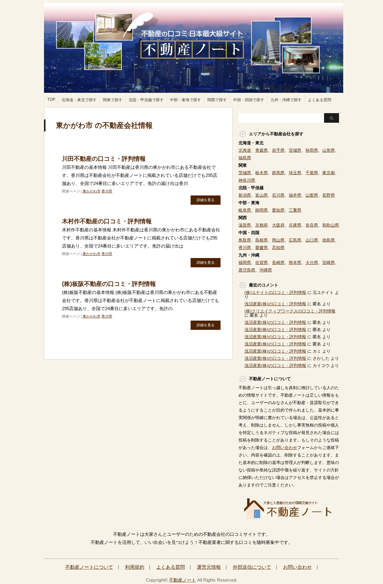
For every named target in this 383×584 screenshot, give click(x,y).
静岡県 (261, 210)
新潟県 (244, 195)
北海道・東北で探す (79, 100)
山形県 (328, 150)
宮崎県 (328, 262)
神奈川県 (246, 180)
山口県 (312, 240)
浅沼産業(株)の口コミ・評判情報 (275, 303)
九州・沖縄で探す (286, 100)
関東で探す (112, 100)
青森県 (261, 150)
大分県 (312, 262)
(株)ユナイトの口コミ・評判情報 (275, 292)
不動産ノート (182, 580)
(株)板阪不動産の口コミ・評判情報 (109, 283)
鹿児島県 (246, 270)
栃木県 (261, 172)
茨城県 (244, 172)
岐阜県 (244, 210)
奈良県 (312, 225)
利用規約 (134, 567)
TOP (51, 99)
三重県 (295, 210)
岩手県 (278, 150)
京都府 (261, 225)
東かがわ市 (92, 191)
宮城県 (295, 150)
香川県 (106, 191)
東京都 (328, 172)
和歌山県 (330, 225)
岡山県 (278, 240)
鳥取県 (244, 240)
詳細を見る (206, 200)
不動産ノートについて (89, 567)
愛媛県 (261, 247)
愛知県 (278, 210)
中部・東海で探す (185, 100)
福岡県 (244, 262)
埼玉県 (295, 172)
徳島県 (328, 240)
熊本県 (295, 262)
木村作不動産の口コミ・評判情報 (107, 221)
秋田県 (312, 150)
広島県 (295, 240)
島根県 (261, 240)
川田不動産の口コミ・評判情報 (104, 158)
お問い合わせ (284, 447)
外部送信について (252, 567)
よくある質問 (319, 100)
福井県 (295, 195)
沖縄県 (265, 270)
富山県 (261, 195)
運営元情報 (209, 567)
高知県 (278, 247)
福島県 (244, 157)
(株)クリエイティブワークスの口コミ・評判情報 (289, 311)
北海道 (244, 150)
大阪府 (278, 225)
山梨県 (312, 195)
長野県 (328, 195)
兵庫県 (295, 225)
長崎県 (278, 262)
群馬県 (278, 172)
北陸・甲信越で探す (146, 100)
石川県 (278, 195)
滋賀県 (244, 225)
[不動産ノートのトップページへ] (288, 517)
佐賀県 (261, 262)
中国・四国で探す (248, 100)
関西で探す (217, 100)
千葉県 (312, 172)
